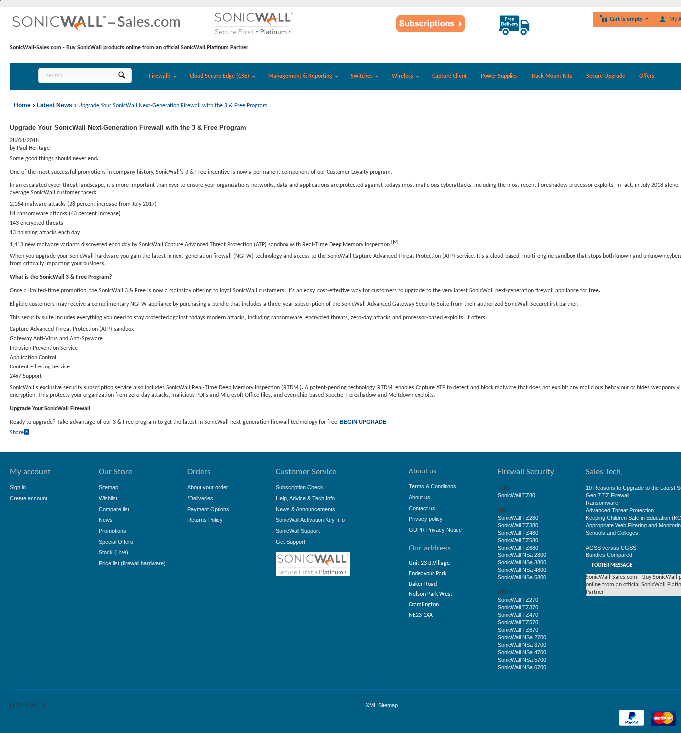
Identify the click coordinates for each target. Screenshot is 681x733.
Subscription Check (299, 487)
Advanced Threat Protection (620, 510)
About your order (207, 487)
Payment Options (208, 509)
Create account (28, 498)
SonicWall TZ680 (518, 547)
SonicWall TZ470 (518, 615)
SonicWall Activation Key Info (310, 520)
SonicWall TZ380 (518, 525)
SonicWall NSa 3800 (522, 562)
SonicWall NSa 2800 (522, 555)
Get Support (290, 542)
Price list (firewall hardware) (132, 563)
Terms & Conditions (432, 486)
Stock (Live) (113, 552)
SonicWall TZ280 (518, 518)
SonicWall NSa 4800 (522, 570)
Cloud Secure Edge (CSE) (219, 76)
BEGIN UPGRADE (363, 422)
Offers (646, 76)
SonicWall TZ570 (518, 622)
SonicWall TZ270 (518, 600)
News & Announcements (305, 509)
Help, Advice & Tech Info (305, 498)
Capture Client (449, 76)
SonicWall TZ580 (518, 540)
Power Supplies (499, 76)
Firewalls (160, 76)
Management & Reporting (300, 76)
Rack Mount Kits (552, 76)
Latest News (54, 105)
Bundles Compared (609, 555)
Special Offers (116, 542)
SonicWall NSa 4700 (522, 652)
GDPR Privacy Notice (435, 530)
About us (419, 497)
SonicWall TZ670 (518, 630)
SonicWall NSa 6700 (522, 667)
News (106, 520)
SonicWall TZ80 (516, 495)
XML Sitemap (382, 705)
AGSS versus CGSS (611, 547)
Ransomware (602, 503)
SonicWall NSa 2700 (522, 637)
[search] (121, 75)
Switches (362, 76)
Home (22, 105)
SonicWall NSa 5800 (522, 577)
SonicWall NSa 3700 (522, 645)
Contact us (422, 508)
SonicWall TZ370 (518, 607)
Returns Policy (205, 520)
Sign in (18, 487)
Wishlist (108, 498)
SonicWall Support (298, 531)
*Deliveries (200, 498)
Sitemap (108, 487)
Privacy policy (426, 519)
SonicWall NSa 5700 (522, 660)
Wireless (402, 76)
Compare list (114, 509)
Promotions (112, 531)
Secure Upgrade (605, 76)
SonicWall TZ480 (518, 533)
